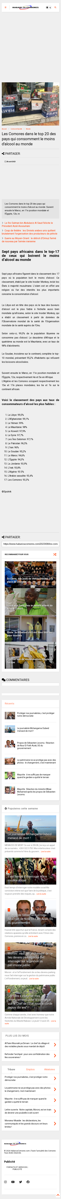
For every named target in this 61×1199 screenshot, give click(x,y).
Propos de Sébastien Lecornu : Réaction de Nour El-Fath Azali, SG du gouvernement (35, 745)
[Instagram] (5, 1182)
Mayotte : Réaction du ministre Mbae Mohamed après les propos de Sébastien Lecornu (36, 792)
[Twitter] (20, 1182)
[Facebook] (28, 1182)
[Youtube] (13, 1182)
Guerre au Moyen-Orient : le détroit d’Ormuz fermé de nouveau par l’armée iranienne (29, 240)
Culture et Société (16, 129)
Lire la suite (45, 852)
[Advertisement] (30, 47)
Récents (9, 703)
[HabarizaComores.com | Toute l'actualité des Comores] (25, 8)
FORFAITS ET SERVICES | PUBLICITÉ (17, 1168)
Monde (28, 129)
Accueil (4, 129)
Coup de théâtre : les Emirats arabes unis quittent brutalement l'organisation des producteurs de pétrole (29, 232)
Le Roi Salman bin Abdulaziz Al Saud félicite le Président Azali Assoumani (27, 224)
